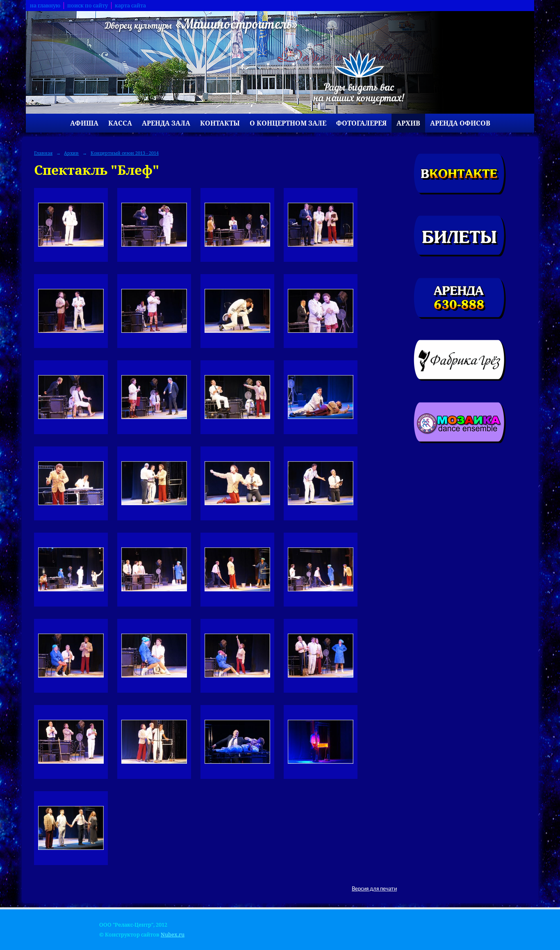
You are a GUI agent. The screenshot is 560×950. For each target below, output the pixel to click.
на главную (45, 5)
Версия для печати (374, 888)
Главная (43, 153)
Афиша (84, 123)
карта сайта (130, 5)
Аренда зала (166, 123)
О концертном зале (288, 123)
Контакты (220, 123)
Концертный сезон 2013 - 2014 (125, 153)
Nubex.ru (172, 934)
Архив (408, 123)
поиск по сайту (87, 5)
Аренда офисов (460, 123)
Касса (120, 123)
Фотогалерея (361, 123)
